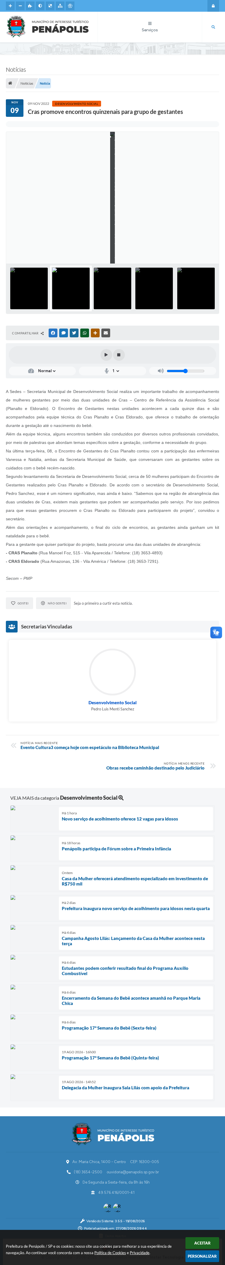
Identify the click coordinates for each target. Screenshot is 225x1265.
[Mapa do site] (60, 5)
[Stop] (119, 355)
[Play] (106, 355)
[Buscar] (213, 27)
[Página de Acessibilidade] (70, 5)
